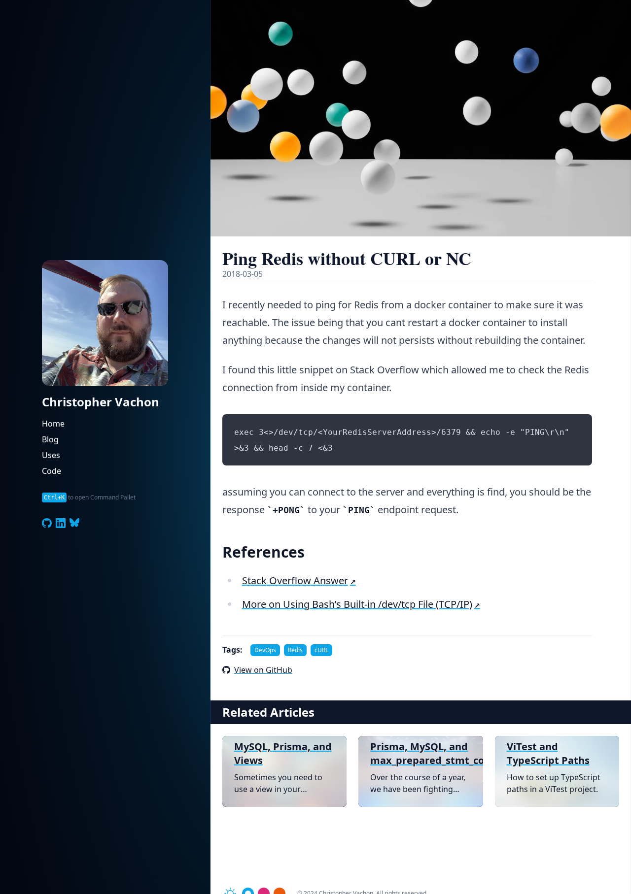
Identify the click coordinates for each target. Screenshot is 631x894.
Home (53, 423)
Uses (51, 455)
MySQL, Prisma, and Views (283, 753)
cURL (321, 650)
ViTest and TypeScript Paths (548, 753)
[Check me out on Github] (47, 523)
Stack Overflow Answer (295, 580)
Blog (50, 439)
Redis (295, 650)
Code (51, 470)
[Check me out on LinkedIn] (61, 523)
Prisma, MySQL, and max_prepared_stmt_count (420, 753)
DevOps (265, 650)
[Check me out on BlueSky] (74, 523)
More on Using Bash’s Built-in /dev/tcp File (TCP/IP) (357, 604)
